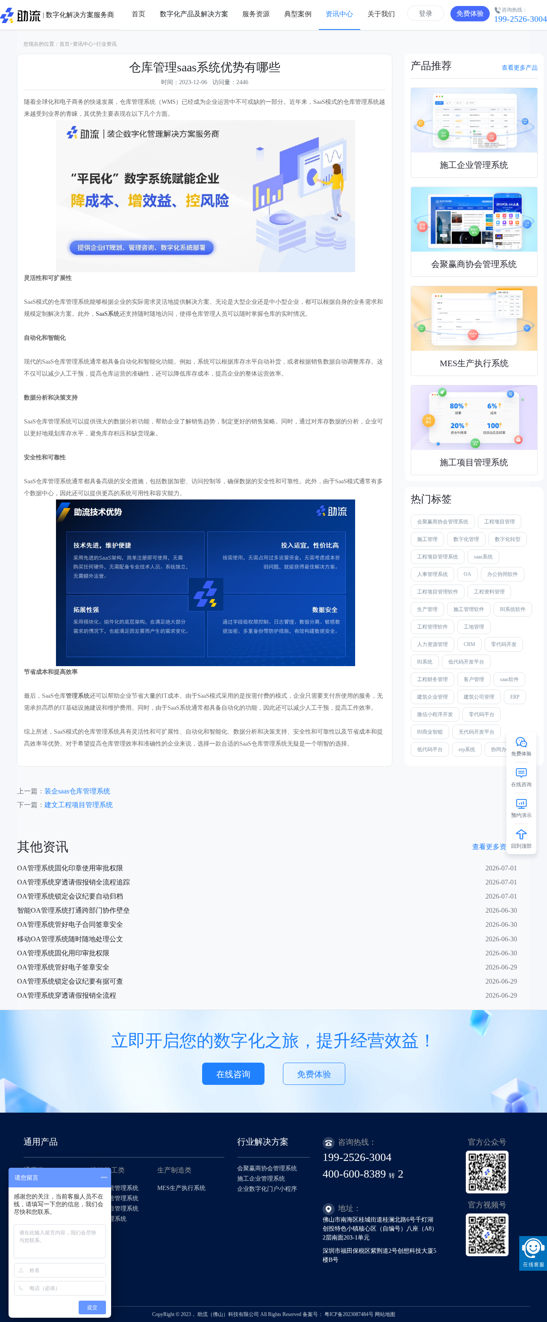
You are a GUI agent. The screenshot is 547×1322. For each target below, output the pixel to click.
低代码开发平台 (466, 662)
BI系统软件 (513, 609)
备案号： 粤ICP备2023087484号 (338, 1314)
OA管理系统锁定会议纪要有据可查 (70, 981)
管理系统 (78, 696)
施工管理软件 (468, 609)
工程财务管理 (432, 679)
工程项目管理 (499, 522)
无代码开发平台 (476, 732)
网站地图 (385, 1314)
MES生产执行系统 (181, 1188)
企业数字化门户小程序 (267, 1189)
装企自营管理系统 (114, 1188)
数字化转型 (508, 539)
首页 (64, 44)
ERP (515, 697)
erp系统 (467, 749)
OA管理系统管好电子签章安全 (63, 967)
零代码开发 (504, 644)
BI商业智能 (430, 732)
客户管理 (474, 679)
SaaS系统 (108, 314)
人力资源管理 (432, 644)
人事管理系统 (432, 574)
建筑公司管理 (479, 697)
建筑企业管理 (432, 697)
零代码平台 (481, 714)
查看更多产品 (520, 68)
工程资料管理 (489, 592)
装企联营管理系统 (114, 1198)
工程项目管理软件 (437, 592)
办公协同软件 (502, 574)
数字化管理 (466, 539)
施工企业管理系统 (261, 1178)
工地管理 (474, 627)
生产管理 (427, 609)
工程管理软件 (432, 627)
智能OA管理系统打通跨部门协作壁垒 (73, 910)
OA (467, 574)
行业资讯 (106, 44)
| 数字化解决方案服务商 (77, 14)
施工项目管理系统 (114, 1208)
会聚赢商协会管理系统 (442, 522)
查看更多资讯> (494, 846)
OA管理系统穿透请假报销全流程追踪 (73, 882)
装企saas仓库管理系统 (77, 791)
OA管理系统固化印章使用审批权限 (70, 868)
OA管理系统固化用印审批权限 (63, 953)
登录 (425, 13)
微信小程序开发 (435, 714)
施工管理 (427, 539)
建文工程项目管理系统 (78, 804)
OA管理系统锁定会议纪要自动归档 (70, 896)
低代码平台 (430, 749)
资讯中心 (83, 44)
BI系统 (424, 662)
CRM (469, 644)
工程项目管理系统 (437, 557)
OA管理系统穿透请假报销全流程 (66, 995)
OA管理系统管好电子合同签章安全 (70, 924)
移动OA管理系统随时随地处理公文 (70, 939)
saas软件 (509, 679)
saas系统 (483, 557)
